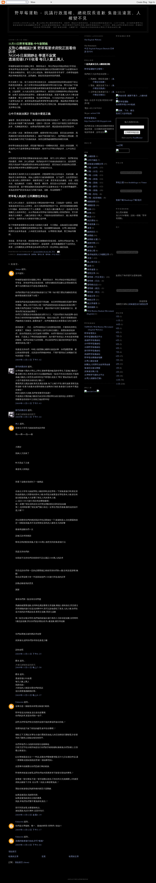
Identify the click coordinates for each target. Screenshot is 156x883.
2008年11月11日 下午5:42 (28, 359)
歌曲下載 (120, 200)
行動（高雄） (93, 182)
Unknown (19, 702)
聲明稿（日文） (94, 280)
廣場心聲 (91, 250)
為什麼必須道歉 (103, 80)
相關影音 (91, 205)
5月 (117, 316)
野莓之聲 (120, 182)
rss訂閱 (120, 145)
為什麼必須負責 (103, 87)
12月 (118, 379)
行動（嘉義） (93, 190)
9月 (117, 328)
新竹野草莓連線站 (92, 350)
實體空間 (91, 243)
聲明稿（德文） (94, 288)
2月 (117, 371)
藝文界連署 (92, 303)
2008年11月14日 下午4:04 (28, 844)
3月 (117, 368)
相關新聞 (91, 201)
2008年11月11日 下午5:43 (28, 403)
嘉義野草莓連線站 (92, 340)
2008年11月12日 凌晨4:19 (28, 814)
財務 (89, 212)
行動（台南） (93, 175)
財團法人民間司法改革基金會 (97, 364)
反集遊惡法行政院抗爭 (138, 304)
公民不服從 (92, 160)
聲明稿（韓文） (94, 292)
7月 (117, 336)
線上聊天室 (92, 261)
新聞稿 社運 (92, 239)
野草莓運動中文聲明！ (94, 69)
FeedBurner (137, 137)
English (92, 48)
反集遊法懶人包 (91, 371)
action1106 (95, 113)
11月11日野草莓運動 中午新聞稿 (28, 44)
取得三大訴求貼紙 (124, 113)
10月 (118, 324)
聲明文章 (41, 254)
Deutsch (106, 48)
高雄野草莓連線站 (92, 354)
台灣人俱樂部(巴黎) (92, 378)
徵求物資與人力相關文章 (98, 254)
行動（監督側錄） (95, 197)
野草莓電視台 (90, 333)
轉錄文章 (91, 299)
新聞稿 (33, 254)
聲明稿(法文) (93, 284)
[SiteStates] (90, 391)
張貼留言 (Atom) (22, 862)
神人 (17, 423)
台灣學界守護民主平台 (94, 374)
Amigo (18, 269)
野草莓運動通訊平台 (93, 336)
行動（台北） (93, 171)
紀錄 (89, 209)
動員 (89, 216)
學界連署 (91, 269)
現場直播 (91, 224)
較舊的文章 (74, 856)
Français (99, 48)
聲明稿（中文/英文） (53, 254)
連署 (89, 227)
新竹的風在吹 (21, 366)
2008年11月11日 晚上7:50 (28, 667)
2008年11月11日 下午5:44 (28, 416)
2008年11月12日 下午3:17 (28, 829)
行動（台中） (93, 167)
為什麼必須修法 (103, 93)
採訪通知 (91, 220)
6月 (117, 340)
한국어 (90, 51)
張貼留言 (12, 851)
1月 (117, 375)
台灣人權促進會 (91, 361)
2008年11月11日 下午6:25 (28, 653)
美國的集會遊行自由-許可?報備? (29, 840)
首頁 (44, 856)
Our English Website (92, 39)
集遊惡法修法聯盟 (92, 368)
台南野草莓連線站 (92, 347)
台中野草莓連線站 (92, 343)
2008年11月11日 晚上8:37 (28, 695)
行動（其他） (93, 179)
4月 (117, 364)
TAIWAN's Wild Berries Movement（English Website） (98, 328)
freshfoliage (133, 182)
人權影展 (91, 156)
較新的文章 (13, 856)
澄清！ (90, 258)
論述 (89, 265)
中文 (86, 48)
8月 (117, 332)
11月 (118, 320)
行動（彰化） (93, 194)
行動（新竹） (93, 186)
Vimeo (144, 182)
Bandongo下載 (130, 200)
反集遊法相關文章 (23, 254)
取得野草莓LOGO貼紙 (125, 104)
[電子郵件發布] (58, 252)
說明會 (90, 246)
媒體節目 (91, 231)
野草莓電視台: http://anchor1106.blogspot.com (97, 119)
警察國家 (91, 307)
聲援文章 (91, 295)
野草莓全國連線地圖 (93, 357)
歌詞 (139, 200)
